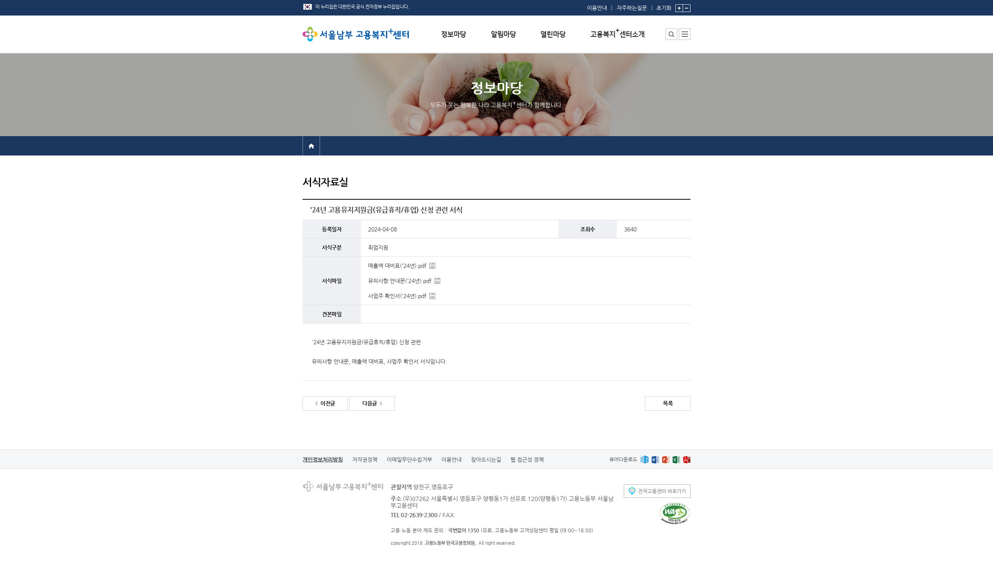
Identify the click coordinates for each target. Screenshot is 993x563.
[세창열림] (674, 513)
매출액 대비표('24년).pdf (397, 266)
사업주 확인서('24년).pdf (397, 296)
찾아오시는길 (486, 459)
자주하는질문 (632, 8)
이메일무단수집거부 (409, 459)
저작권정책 (364, 459)
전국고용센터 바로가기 (662, 491)
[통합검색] (671, 34)
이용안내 (597, 8)
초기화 (663, 7)
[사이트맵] (684, 34)
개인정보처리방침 (323, 459)
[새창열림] (644, 459)
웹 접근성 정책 (527, 459)
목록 (668, 403)
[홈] (311, 145)
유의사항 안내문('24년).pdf (399, 281)
